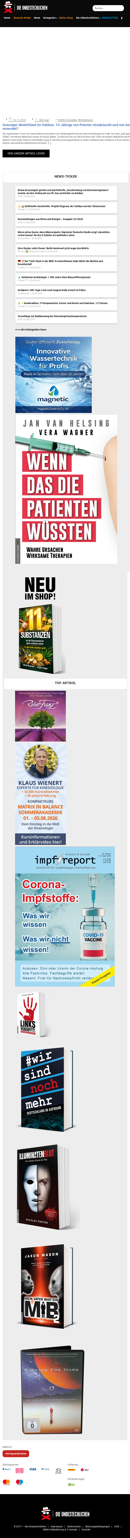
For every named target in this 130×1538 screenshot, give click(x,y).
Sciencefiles (24, 238)
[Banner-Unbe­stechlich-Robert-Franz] (40, 716)
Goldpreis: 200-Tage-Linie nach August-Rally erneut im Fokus (51, 290)
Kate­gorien (49, 17)
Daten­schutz (74, 1526)
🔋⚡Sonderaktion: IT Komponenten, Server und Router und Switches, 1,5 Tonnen (62, 303)
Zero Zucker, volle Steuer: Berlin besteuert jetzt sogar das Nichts (53, 248)
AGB (116, 1526)
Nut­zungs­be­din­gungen (97, 1526)
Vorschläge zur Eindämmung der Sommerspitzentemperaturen (52, 316)
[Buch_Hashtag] (48, 1089)
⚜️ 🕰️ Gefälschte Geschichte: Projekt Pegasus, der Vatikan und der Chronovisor (61, 206)
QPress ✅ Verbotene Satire (31, 251)
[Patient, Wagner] (66, 489)
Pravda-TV (23, 209)
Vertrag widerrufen (15, 1453)
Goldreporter (24, 293)
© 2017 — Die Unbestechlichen (30, 1526)
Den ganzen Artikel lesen (26, 153)
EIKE (20, 196)
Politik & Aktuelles (67, 120)
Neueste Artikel (22, 17)
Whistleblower (85, 120)
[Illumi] (47, 1187)
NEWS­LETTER (110, 17)
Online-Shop (66, 17)
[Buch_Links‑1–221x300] (33, 1013)
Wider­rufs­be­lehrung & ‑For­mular (60, 1529)
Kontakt (86, 1529)
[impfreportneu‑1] (65, 916)
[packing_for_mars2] (64, 1387)
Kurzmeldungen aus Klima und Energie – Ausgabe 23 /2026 (50, 219)
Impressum (57, 1526)
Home (7, 17)
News (37, 17)
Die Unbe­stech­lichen (87, 17)
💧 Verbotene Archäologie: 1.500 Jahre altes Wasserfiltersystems (54, 277)
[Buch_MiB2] (48, 1286)
